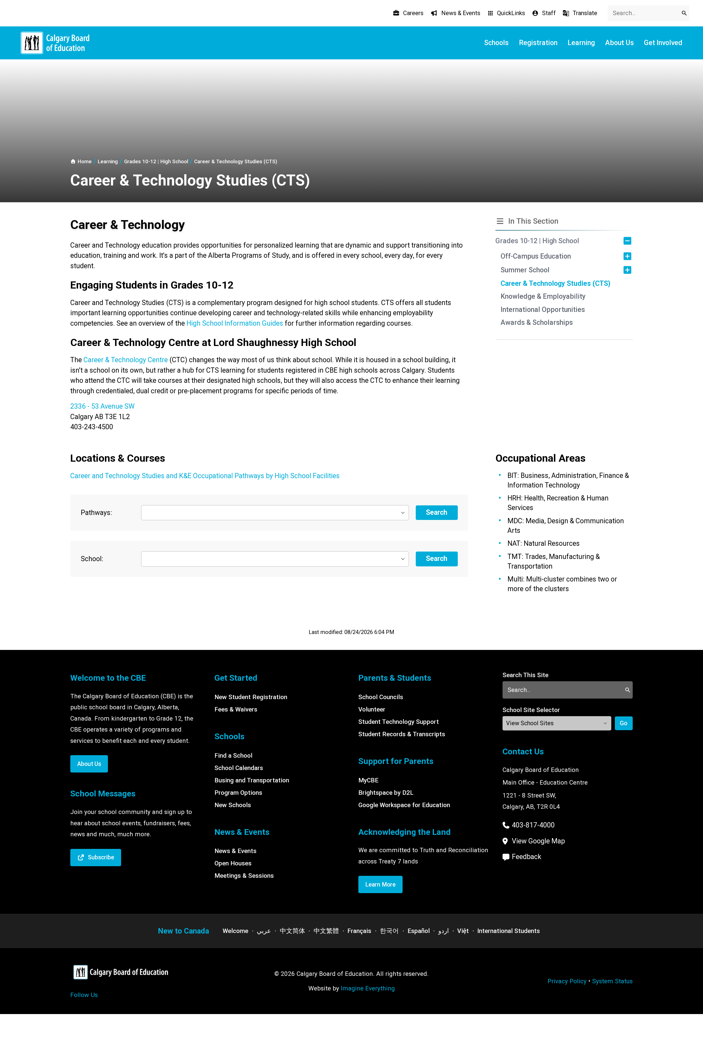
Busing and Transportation (251, 780)
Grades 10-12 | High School (537, 241)
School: (92, 559)
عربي (264, 930)
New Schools (232, 804)
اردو (443, 930)
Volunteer (371, 709)
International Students (508, 930)
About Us (89, 763)
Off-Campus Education (536, 256)
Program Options (238, 792)
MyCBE (368, 780)
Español (419, 930)
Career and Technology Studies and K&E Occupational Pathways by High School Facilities (205, 476)
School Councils (380, 696)
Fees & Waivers (235, 709)
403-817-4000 (533, 825)
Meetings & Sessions (244, 875)
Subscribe (101, 857)
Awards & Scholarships (537, 322)
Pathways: (96, 513)
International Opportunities (543, 310)
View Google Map (538, 841)
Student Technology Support (398, 721)
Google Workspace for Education (404, 804)
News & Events (235, 850)
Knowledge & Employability (543, 296)
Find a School (233, 755)
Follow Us (84, 994)
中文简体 (292, 930)
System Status (612, 981)
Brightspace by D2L (386, 792)
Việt (463, 930)
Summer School (525, 270)
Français (359, 930)
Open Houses (233, 863)
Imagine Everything (368, 988)
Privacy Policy (567, 981)
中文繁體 (326, 930)
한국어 (389, 930)
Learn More (380, 884)
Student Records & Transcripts (401, 734)
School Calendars (238, 767)
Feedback (526, 857)
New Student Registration (250, 696)
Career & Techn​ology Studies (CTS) (555, 283)
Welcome (235, 930)
